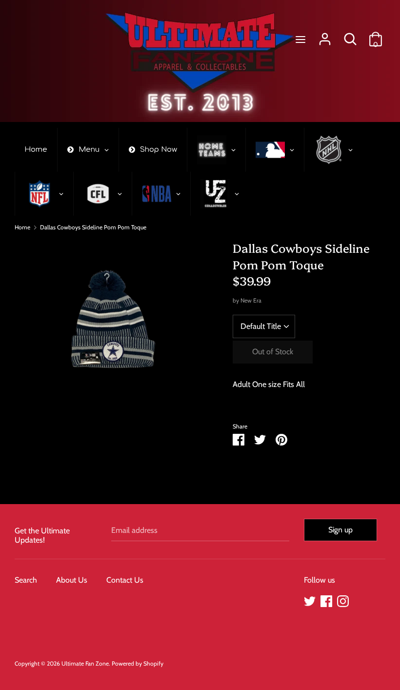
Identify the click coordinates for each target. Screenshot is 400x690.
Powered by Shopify (137, 663)
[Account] (325, 35)
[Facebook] (326, 600)
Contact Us (124, 580)
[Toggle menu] (300, 39)
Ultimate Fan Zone (85, 663)
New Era (250, 300)
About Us (71, 580)
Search (26, 580)
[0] (375, 35)
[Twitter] (310, 600)
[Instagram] (343, 600)
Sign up (340, 529)
